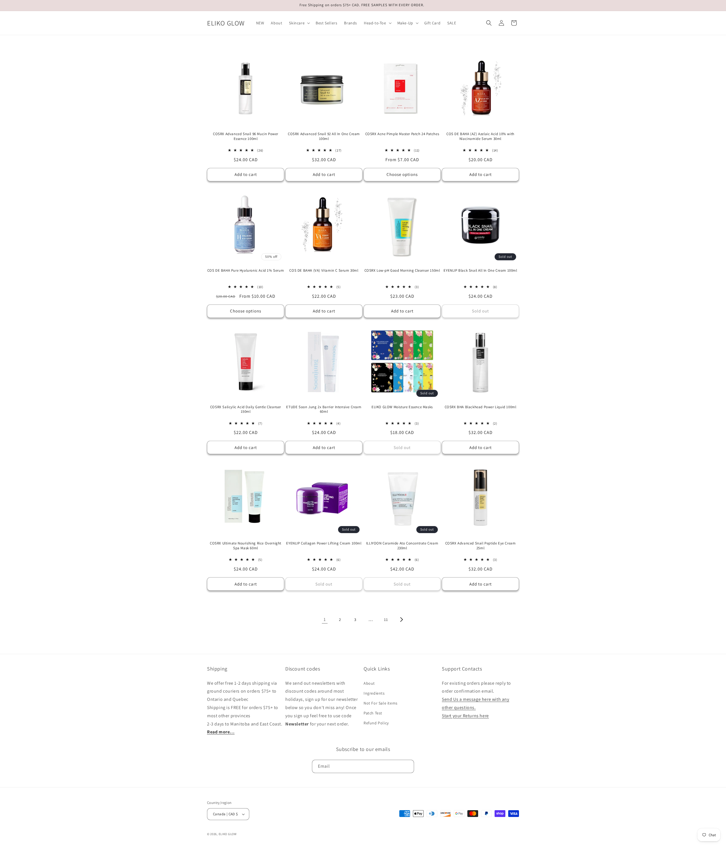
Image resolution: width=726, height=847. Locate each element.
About (369, 683)
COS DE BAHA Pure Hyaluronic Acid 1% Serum (245, 270)
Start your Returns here (465, 716)
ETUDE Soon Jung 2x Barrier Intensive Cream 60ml (323, 409)
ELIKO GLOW (228, 834)
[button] (299, 23)
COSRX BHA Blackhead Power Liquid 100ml (480, 407)
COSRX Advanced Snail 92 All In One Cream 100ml (324, 136)
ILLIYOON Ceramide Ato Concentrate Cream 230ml (402, 545)
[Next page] (401, 619)
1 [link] (325, 619)
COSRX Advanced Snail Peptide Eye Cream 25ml (480, 545)
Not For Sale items (381, 703)
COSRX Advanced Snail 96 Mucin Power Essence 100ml (245, 136)
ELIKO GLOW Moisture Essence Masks (402, 407)
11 (386, 619)
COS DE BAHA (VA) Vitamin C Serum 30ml (323, 270)
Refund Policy (376, 722)
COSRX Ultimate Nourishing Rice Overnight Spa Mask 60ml (245, 545)
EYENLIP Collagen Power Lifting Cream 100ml (323, 543)
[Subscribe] (407, 766)
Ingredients (374, 693)
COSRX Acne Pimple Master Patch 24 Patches (402, 134)
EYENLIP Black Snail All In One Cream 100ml (480, 270)
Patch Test (373, 713)
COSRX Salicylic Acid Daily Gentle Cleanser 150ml (245, 409)
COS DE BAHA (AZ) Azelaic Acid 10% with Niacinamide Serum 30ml (480, 136)
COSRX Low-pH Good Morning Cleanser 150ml (402, 270)
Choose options (402, 174)
